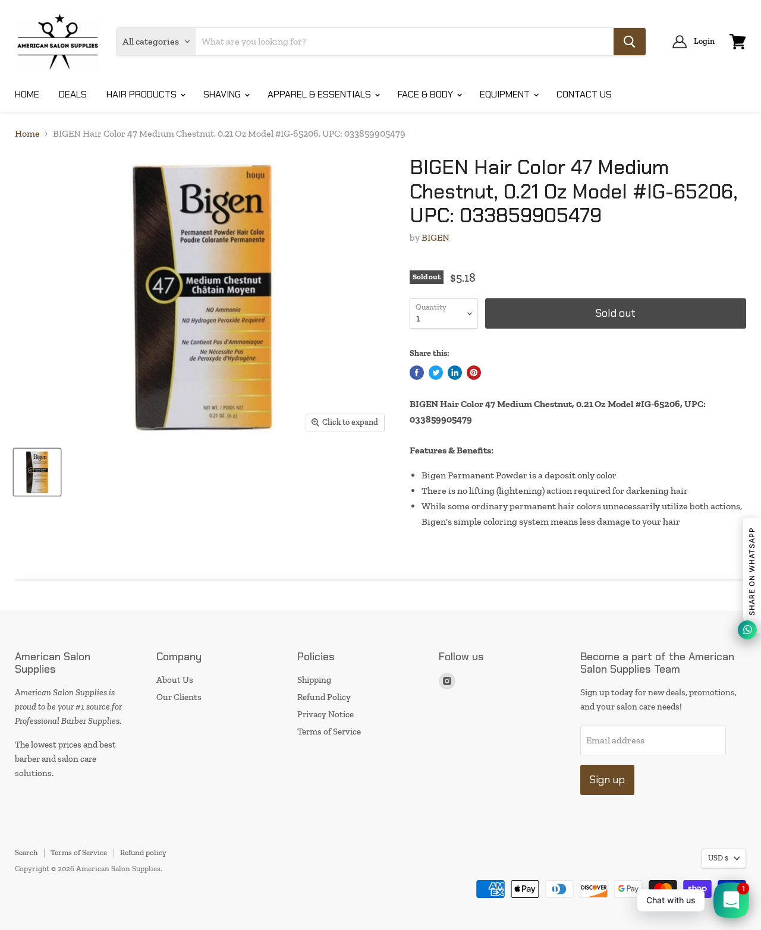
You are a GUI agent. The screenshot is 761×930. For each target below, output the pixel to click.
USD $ (718, 857)
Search (26, 852)
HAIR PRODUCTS (142, 94)
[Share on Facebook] (417, 372)
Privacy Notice (325, 714)
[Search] (630, 41)
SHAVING (223, 94)
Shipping (314, 679)
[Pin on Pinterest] (474, 372)
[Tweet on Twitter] (436, 372)
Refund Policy (324, 697)
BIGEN (435, 237)
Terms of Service (329, 731)
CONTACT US (584, 94)
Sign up (607, 780)
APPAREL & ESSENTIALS (320, 94)
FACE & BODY (426, 94)
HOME (27, 94)
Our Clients (179, 697)
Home (27, 133)
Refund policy (143, 852)
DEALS (73, 94)
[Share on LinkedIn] (455, 372)
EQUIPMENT (506, 94)
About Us (174, 679)
